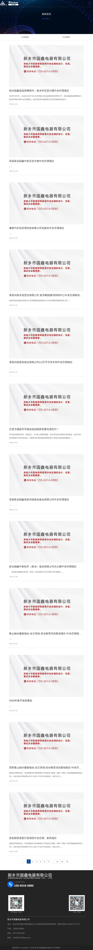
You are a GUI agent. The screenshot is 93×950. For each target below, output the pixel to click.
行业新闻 (66, 37)
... (52, 861)
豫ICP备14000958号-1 (71, 948)
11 (57, 861)
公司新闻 (25, 37)
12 (62, 861)
